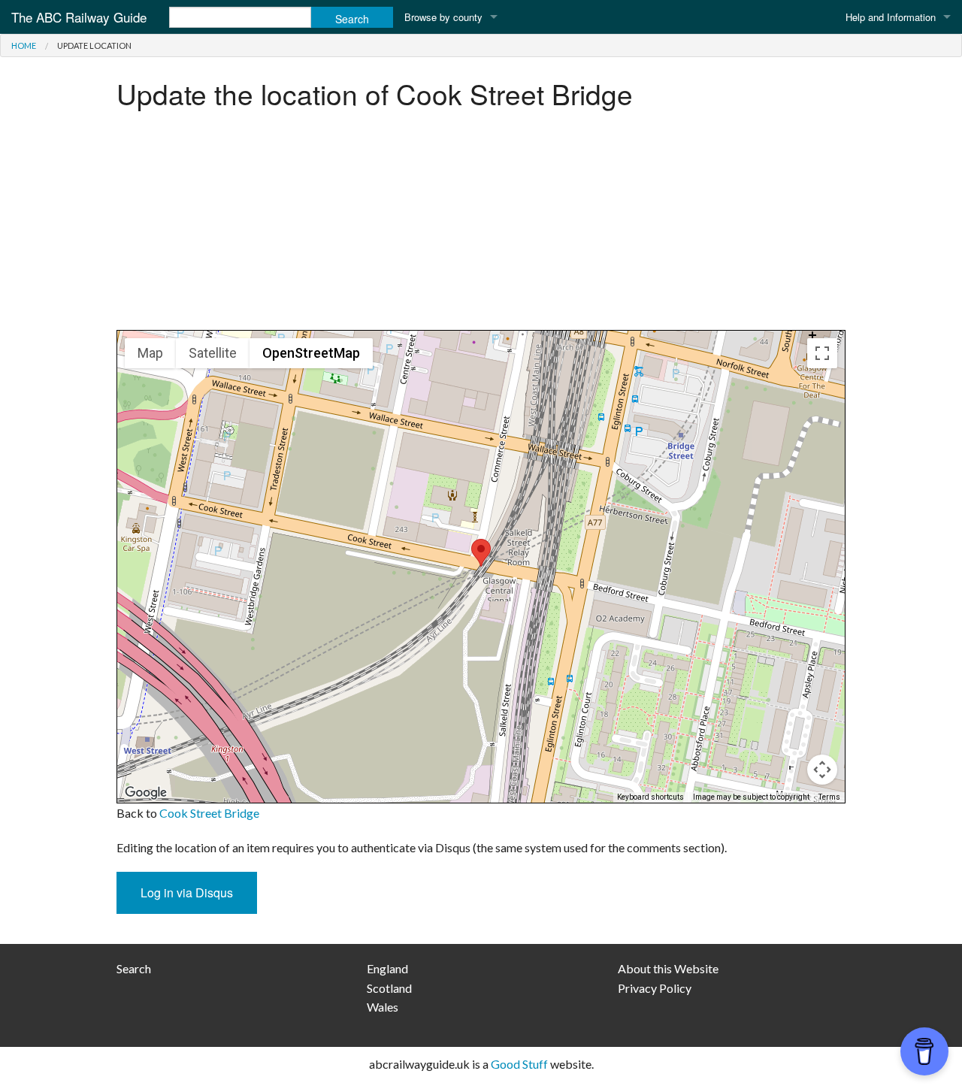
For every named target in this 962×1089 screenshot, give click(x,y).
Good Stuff (519, 1064)
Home (23, 45)
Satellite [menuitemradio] (213, 353)
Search (133, 968)
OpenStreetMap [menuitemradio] (311, 353)
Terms (829, 797)
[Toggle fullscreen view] (822, 353)
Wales (382, 1007)
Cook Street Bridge (209, 813)
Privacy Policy (654, 988)
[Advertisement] (481, 224)
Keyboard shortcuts (650, 797)
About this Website (668, 968)
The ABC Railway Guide (79, 17)
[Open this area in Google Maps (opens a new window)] (146, 793)
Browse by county (443, 17)
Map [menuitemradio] (150, 353)
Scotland (389, 988)
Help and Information (891, 17)
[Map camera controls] (822, 770)
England (387, 968)
